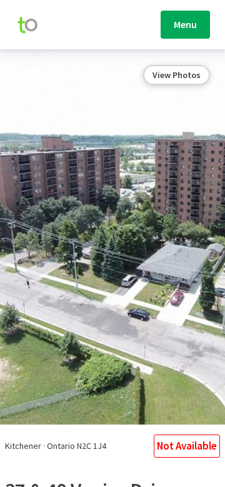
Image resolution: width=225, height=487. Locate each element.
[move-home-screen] (33, 24)
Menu (185, 24)
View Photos (176, 75)
